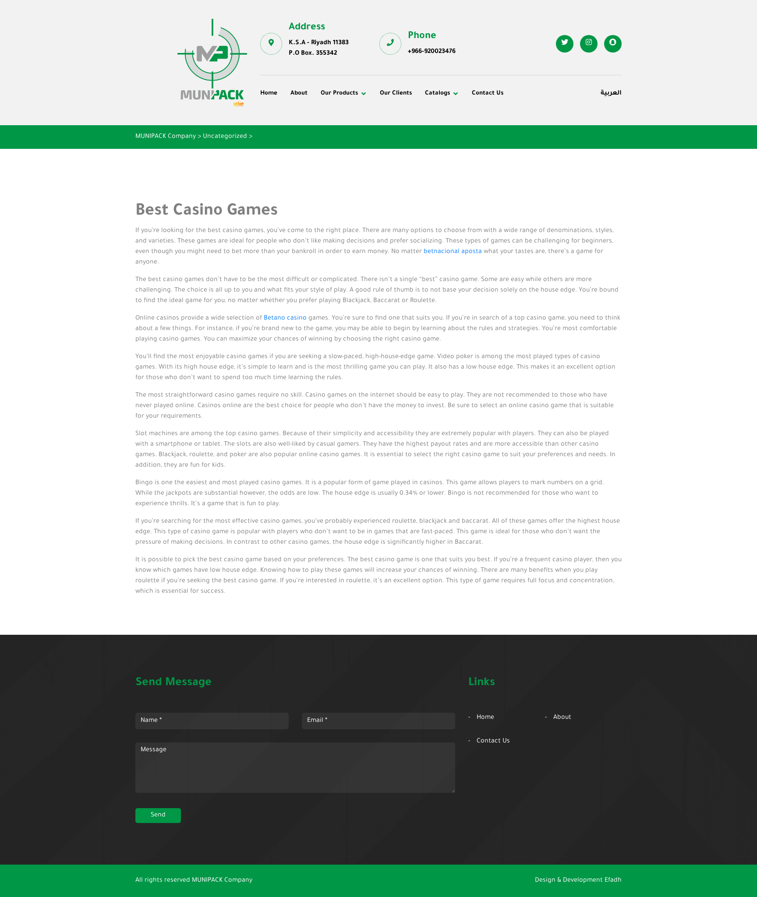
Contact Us (487, 93)
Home (268, 93)
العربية (611, 93)
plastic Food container (301, 145)
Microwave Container (418, 133)
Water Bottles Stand (535, 121)
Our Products (339, 93)
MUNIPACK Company (222, 880)
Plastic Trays (524, 145)
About (299, 93)
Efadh (613, 880)
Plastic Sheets (407, 145)
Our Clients (396, 93)
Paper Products (528, 133)
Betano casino (285, 318)
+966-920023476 (432, 52)
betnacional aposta (453, 252)
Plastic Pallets (407, 121)
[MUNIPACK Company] (212, 62)
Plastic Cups (285, 133)
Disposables (284, 121)
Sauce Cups (403, 157)
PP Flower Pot (287, 157)
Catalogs (437, 93)
